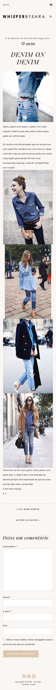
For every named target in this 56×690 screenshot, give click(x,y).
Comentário (10, 546)
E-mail (7, 611)
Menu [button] (6, 4)
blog (40, 38)
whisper (24, 16)
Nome (7, 597)
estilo (46, 38)
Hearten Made (29, 684)
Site (5, 625)
